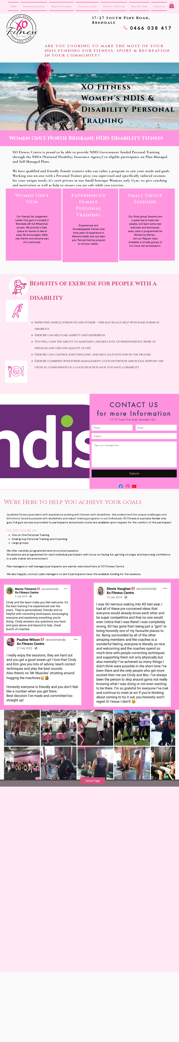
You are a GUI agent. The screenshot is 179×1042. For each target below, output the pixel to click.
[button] (171, 5)
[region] (34, 225)
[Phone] (125, 27)
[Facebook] (120, 486)
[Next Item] (169, 746)
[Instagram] (127, 486)
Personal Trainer (69, 176)
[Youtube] (134, 486)
